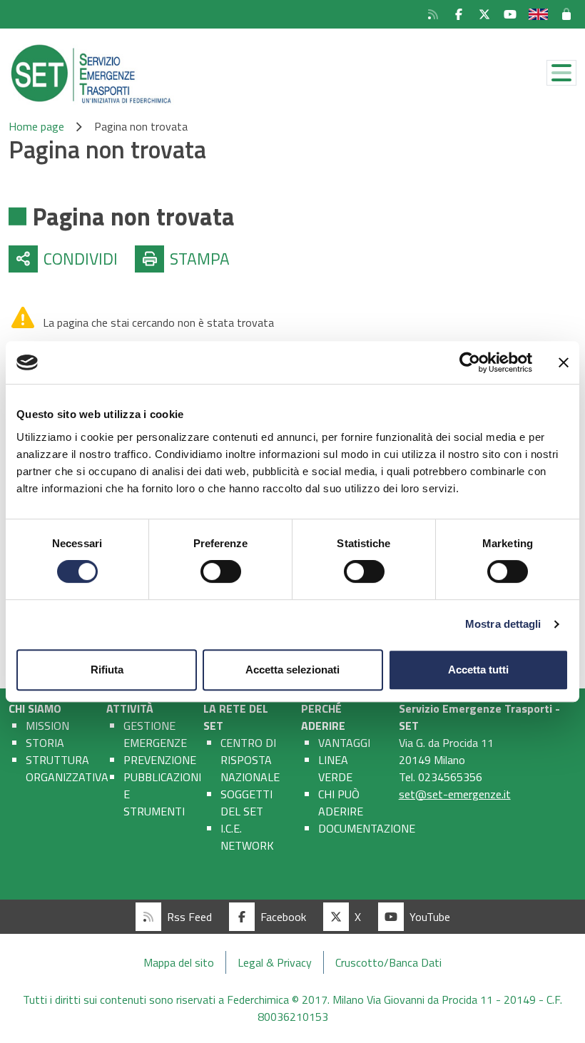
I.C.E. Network (247, 837)
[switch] (220, 571)
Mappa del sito (178, 962)
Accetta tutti (478, 669)
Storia (45, 742)
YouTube (430, 916)
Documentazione (366, 828)
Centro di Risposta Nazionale (250, 759)
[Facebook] (459, 14)
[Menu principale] (561, 73)
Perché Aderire (323, 717)
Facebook (283, 916)
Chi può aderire (340, 802)
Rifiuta (107, 669)
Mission (47, 725)
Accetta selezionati (292, 669)
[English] (538, 14)
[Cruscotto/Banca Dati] (567, 14)
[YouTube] (510, 14)
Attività (129, 708)
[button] (63, 259)
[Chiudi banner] (564, 362)
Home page (36, 126)
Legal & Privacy (275, 962)
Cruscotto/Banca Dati (388, 962)
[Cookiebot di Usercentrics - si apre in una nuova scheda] (469, 362)
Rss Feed (189, 916)
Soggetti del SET (246, 802)
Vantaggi (344, 742)
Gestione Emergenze (155, 734)
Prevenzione (159, 759)
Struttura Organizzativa (67, 768)
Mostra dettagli (503, 624)
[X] (484, 14)
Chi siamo (35, 708)
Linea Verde (335, 768)
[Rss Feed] (433, 14)
